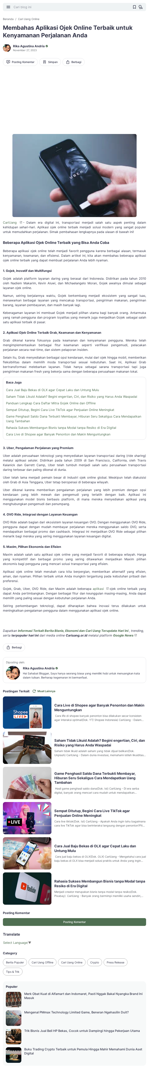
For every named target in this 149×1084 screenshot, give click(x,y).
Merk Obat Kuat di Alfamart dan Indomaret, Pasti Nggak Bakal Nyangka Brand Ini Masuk (83, 996)
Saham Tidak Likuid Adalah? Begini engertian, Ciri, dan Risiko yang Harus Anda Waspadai (71, 396)
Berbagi (76, 62)
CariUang (11, 222)
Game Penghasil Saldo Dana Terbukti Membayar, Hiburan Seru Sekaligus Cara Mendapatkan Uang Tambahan (73, 418)
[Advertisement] (74, 99)
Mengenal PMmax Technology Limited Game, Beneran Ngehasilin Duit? (76, 1012)
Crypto (94, 962)
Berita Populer (15, 962)
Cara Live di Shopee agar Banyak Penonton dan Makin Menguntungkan (58, 434)
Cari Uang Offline (42, 962)
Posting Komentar (23, 62)
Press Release (115, 962)
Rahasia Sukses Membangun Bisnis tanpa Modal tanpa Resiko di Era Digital (61, 428)
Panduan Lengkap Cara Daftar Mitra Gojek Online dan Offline (51, 403)
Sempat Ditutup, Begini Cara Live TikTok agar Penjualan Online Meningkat (60, 410)
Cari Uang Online (71, 962)
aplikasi (99, 589)
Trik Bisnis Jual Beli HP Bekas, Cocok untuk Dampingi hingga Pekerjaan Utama (82, 1031)
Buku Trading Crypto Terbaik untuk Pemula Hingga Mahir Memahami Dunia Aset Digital (83, 1051)
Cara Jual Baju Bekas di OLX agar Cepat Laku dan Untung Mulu (52, 390)
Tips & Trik (12, 971)
